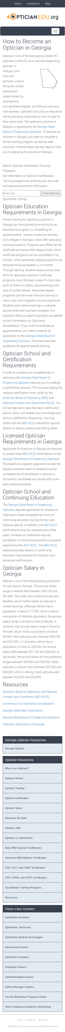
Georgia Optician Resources (25, 740)
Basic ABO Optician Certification (23, 847)
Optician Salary (13, 808)
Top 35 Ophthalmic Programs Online (26, 996)
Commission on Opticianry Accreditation (28, 703)
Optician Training (14, 788)
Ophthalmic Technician (18, 927)
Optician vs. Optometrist (18, 837)
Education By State (16, 817)
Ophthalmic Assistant (17, 917)
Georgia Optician (14, 748)
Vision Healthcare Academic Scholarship (28, 1006)
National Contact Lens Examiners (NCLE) (28, 403)
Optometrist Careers (16, 947)
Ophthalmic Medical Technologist (24, 937)
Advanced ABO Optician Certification (26, 857)
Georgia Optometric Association (23, 710)
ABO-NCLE (28, 423)
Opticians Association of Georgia (23, 724)
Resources (11, 897)
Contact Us (33, 3)
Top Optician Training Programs (23, 887)
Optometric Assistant (17, 957)
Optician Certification (17, 798)
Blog (47, 3)
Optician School (14, 778)
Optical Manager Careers (19, 986)
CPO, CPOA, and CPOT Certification (26, 877)
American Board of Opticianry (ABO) (25, 398)
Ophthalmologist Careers (19, 976)
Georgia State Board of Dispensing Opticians (31, 459)
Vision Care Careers (19, 909)
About (17, 3)
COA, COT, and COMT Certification (25, 867)
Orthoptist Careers (15, 967)
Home (20, 1019)
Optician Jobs (13, 827)
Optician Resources (19, 760)
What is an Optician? (17, 768)
